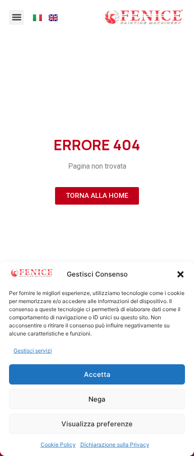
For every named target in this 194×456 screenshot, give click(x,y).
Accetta (97, 374)
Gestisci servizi (33, 350)
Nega (97, 399)
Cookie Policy (58, 444)
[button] (180, 274)
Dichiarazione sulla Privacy (114, 444)
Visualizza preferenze (97, 424)
